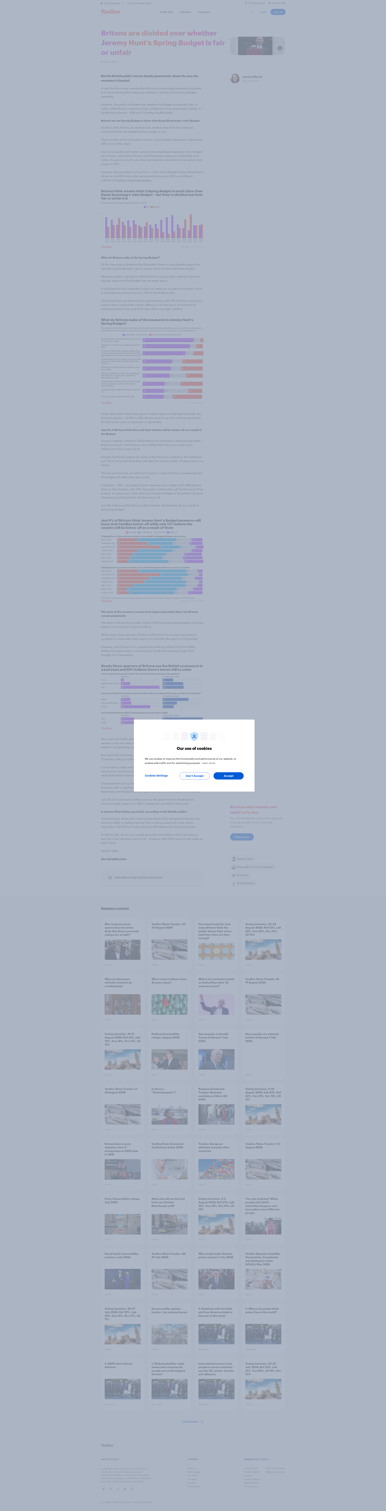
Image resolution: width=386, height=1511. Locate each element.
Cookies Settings (156, 775)
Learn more (208, 762)
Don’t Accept (195, 775)
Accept (229, 775)
